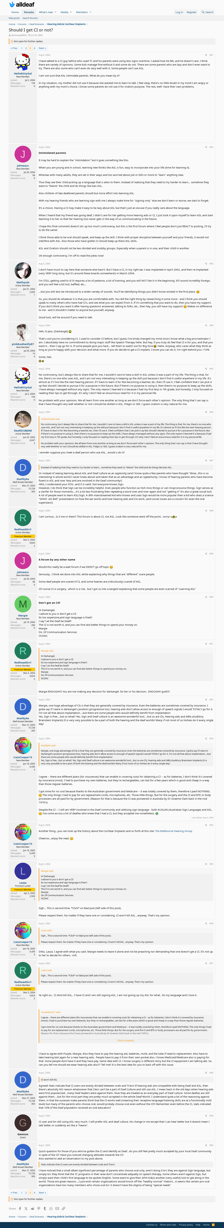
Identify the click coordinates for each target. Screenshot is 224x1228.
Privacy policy (186, 1224)
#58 (211, 1072)
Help (197, 1224)
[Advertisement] (126, 114)
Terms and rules (168, 1224)
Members (82, 12)
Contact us (151, 1224)
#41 (211, 54)
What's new (46, 12)
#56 (211, 923)
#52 (211, 699)
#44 (211, 325)
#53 (211, 738)
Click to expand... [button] (126, 1040)
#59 (211, 1115)
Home (15, 12)
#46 (211, 412)
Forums (29, 12)
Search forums (30, 18)
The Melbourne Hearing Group (173, 831)
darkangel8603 (19, 35)
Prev (15, 48)
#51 (211, 643)
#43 (211, 263)
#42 (211, 147)
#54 (211, 825)
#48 (211, 510)
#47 (211, 460)
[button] (55, 12)
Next (41, 48)
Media (64, 12)
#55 (211, 864)
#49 (211, 553)
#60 (211, 1145)
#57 (211, 963)
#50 (211, 596)
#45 (211, 368)
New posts (14, 18)
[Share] (206, 55)
